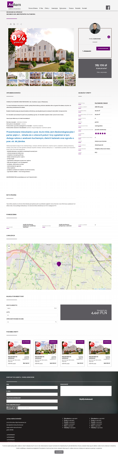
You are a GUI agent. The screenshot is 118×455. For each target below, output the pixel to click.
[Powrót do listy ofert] (7, 24)
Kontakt (84, 8)
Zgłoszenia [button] (62, 8)
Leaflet (95, 289)
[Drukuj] (11, 24)
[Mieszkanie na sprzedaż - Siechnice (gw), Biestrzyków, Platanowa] (18, 353)
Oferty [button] (47, 8)
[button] (59, 264)
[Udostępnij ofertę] (21, 24)
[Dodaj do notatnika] (17, 24)
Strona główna (33, 8)
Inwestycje (55, 8)
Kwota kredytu (11, 305)
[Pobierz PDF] (14, 24)
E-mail (8, 391)
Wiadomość (64, 384)
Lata (8, 312)
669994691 (87, 51)
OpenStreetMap (102, 289)
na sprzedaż (97, 418)
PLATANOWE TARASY (101, 103)
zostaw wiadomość (103, 48)
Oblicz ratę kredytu (102, 72)
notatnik (77, 8)
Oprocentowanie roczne (15, 319)
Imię (7, 384)
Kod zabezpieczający (13, 405)
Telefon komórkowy (13, 398)
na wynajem (70, 418)
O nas (41, 8)
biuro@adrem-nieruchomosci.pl (14, 425)
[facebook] (107, 6)
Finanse (71, 8)
